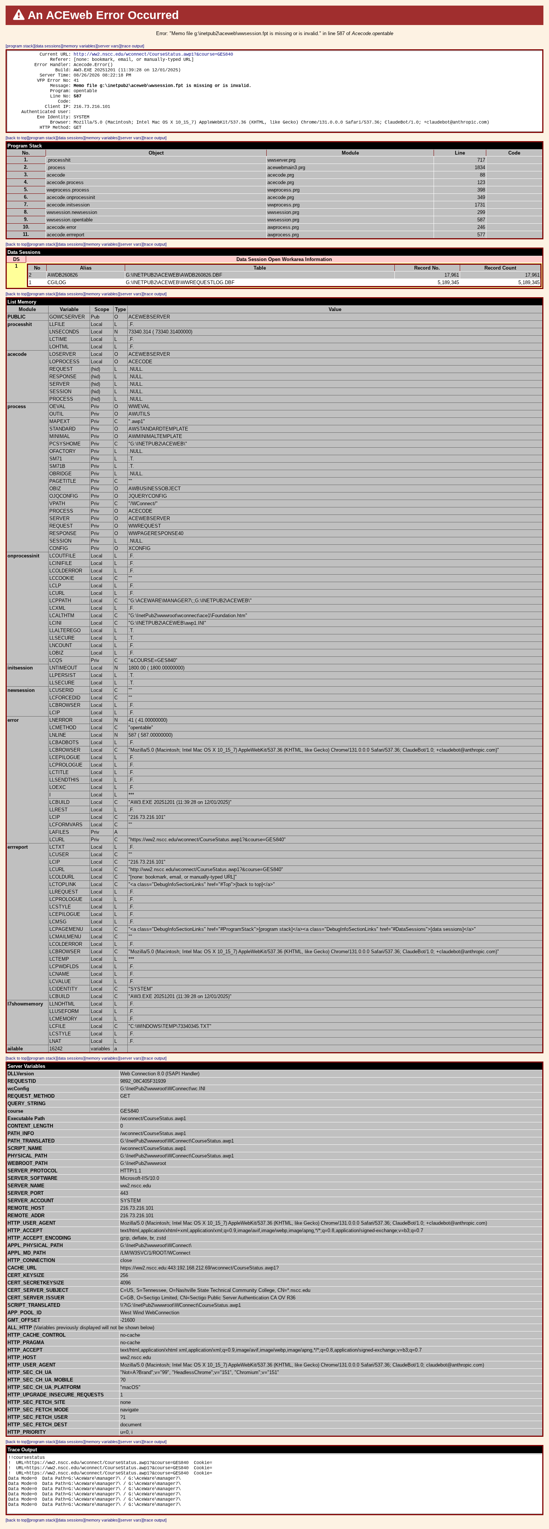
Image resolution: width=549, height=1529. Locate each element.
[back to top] (17, 138)
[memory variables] (79, 46)
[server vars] (108, 46)
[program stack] (20, 46)
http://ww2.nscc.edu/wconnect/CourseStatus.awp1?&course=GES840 (153, 54)
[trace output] (132, 46)
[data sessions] (48, 46)
